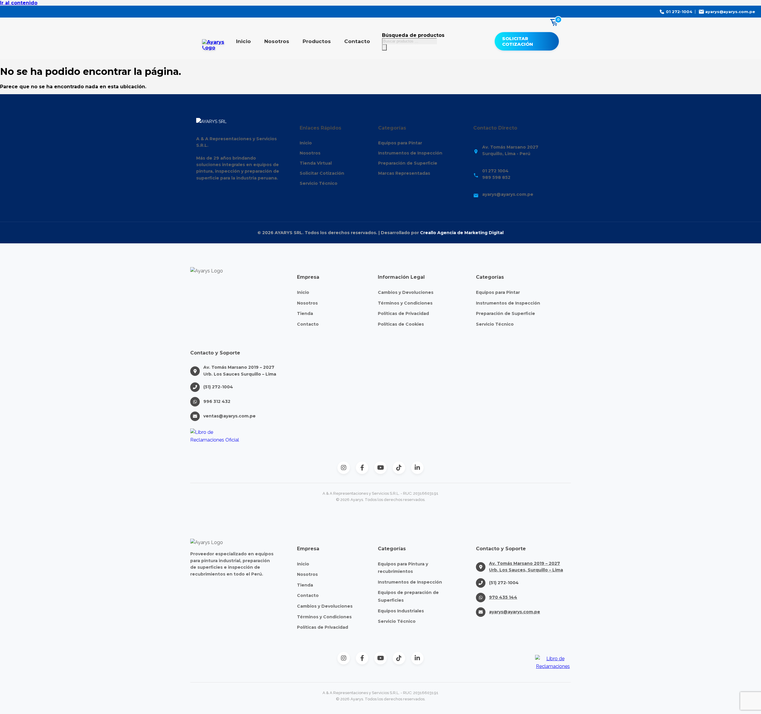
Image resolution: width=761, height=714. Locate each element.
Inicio (243, 41)
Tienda (305, 313)
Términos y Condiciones (405, 303)
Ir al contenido (18, 3)
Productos (317, 41)
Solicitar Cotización (517, 41)
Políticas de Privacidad (403, 313)
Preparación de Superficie (407, 163)
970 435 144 (503, 597)
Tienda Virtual (316, 163)
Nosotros (276, 41)
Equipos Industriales (401, 611)
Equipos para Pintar (400, 143)
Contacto (357, 41)
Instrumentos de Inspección (410, 153)
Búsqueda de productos (413, 35)
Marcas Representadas (404, 173)
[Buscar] (384, 47)
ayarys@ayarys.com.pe (514, 611)
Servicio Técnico (318, 183)
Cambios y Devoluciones (405, 292)
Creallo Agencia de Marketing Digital (462, 232)
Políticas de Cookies (401, 324)
